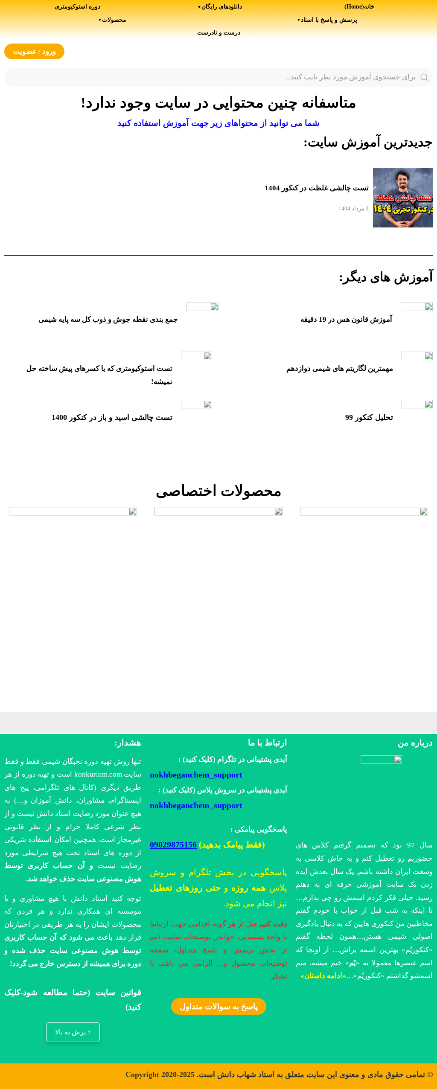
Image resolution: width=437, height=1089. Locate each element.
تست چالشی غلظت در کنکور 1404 (317, 188)
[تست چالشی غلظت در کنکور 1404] (403, 200)
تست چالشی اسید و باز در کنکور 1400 (112, 417)
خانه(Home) (359, 6)
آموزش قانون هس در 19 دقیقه (346, 319)
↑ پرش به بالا (73, 1032)
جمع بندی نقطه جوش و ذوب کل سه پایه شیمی (108, 319)
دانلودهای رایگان (221, 6)
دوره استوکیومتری (77, 6)
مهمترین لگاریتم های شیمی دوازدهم (339, 368)
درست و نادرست (218, 32)
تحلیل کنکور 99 (369, 417)
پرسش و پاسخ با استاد (329, 19)
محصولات (114, 19)
